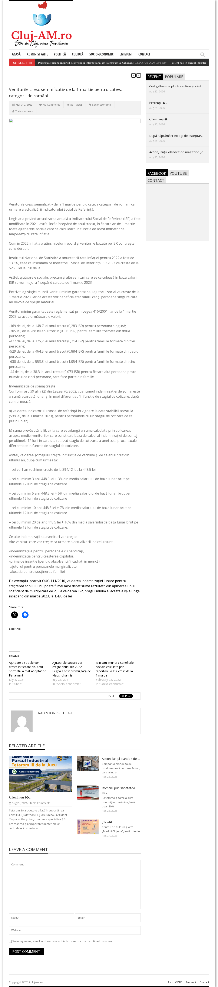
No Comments (51, 104)
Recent (154, 76)
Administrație (37, 54)
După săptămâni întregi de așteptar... (176, 135)
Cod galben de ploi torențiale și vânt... (176, 86)
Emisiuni (125, 54)
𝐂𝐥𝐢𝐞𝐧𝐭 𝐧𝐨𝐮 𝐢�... (20, 797)
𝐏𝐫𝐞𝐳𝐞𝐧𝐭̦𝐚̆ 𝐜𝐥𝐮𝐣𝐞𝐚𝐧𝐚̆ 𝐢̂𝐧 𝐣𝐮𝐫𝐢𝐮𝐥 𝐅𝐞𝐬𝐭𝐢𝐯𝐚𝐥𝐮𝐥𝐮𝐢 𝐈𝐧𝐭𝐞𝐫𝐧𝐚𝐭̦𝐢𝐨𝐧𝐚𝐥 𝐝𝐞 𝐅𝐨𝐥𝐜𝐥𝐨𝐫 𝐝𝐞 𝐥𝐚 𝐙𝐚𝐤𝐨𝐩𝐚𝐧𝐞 (75, 63)
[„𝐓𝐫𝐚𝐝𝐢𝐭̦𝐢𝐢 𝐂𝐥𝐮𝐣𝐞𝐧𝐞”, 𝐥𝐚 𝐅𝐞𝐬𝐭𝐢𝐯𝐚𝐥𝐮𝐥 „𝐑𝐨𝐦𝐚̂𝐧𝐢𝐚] (91, 826)
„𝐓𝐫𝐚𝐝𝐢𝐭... (108, 822)
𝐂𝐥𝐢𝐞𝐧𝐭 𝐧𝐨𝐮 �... (159, 119)
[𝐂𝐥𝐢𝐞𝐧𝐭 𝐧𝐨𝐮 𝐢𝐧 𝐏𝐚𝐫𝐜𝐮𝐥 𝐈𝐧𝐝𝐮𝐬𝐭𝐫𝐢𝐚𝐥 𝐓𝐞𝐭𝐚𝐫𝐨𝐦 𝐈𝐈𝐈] (44, 773)
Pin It (112, 696)
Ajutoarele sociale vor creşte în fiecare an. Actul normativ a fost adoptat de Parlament (27, 669)
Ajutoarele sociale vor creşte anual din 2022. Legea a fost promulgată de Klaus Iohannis (71, 669)
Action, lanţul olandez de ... (121, 758)
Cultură (77, 54)
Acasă (16, 54)
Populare (174, 76)
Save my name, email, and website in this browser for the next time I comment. (62, 941)
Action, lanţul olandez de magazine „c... (177, 152)
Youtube (178, 173)
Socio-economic (101, 54)
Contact (144, 54)
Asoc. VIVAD (175, 982)
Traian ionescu (24, 111)
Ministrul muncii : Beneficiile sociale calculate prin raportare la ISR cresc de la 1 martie (115, 669)
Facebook (157, 173)
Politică (60, 54)
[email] (70, 713)
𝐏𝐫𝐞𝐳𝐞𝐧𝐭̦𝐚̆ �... (158, 103)
